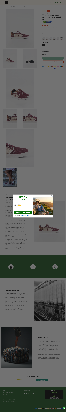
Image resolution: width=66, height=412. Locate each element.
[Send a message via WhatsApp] (64, 408)
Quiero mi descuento (23, 212)
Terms (28, 215)
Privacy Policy (23, 215)
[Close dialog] (52, 196)
